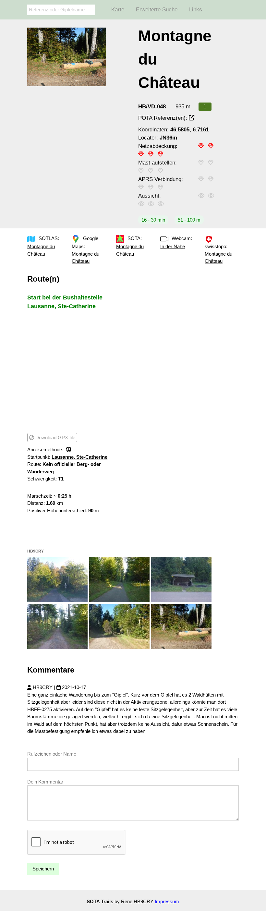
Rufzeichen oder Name (51, 754)
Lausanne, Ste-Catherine (79, 457)
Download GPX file (54, 437)
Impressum (167, 901)
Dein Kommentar (45, 781)
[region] (77, 371)
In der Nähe (172, 246)
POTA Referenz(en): (163, 118)
